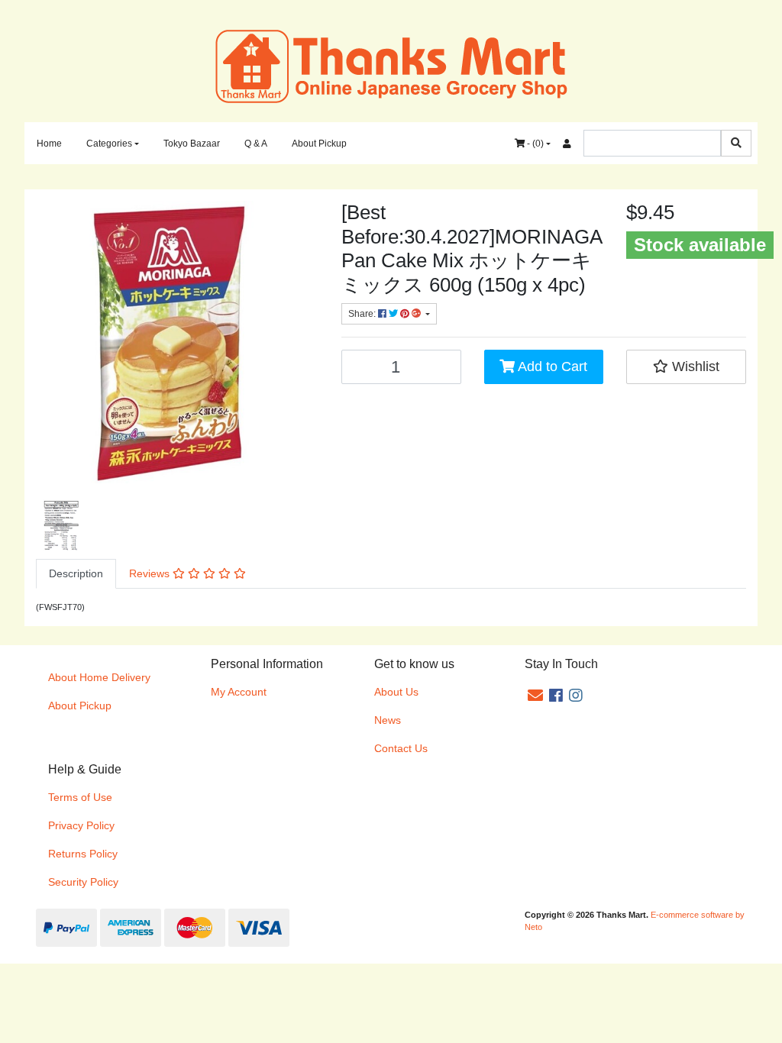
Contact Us (401, 748)
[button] (686, 366)
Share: (363, 313)
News (387, 720)
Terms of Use (80, 797)
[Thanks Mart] (391, 65)
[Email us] (535, 695)
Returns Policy (83, 854)
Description (76, 573)
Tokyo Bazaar (191, 143)
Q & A (255, 143)
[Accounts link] (567, 144)
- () (534, 143)
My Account (239, 692)
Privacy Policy (81, 825)
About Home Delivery (99, 677)
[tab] (76, 574)
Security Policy (83, 882)
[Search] (736, 143)
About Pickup (319, 143)
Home (49, 143)
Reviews (151, 573)
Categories (109, 143)
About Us (396, 692)
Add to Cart (551, 366)
